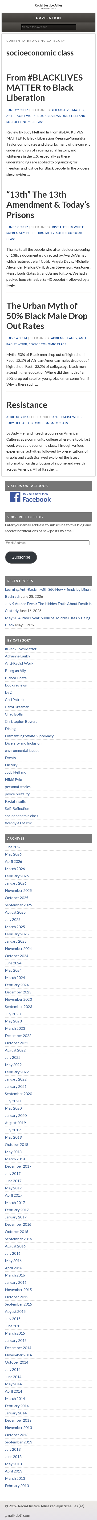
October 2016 (16, 1231)
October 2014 (16, 1362)
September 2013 (18, 1442)
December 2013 (18, 1420)
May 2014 (13, 1384)
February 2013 (17, 1485)
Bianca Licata (16, 677)
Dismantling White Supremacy (29, 736)
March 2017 (15, 1202)
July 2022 (12, 1057)
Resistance (26, 404)
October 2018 (16, 1144)
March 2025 (15, 926)
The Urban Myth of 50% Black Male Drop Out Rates (47, 315)
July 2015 (12, 1318)
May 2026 (13, 854)
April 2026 (13, 861)
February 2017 (17, 1209)
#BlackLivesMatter (68, 110)
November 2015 (18, 1289)
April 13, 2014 (17, 417)
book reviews (49, 116)
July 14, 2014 (16, 338)
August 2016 (15, 1246)
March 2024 (15, 977)
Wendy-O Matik (18, 823)
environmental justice (22, 750)
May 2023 (13, 1021)
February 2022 (17, 1072)
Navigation (48, 18)
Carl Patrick (14, 699)
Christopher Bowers (21, 721)
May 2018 (13, 1151)
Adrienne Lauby (64, 338)
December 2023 (18, 992)
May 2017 (13, 1188)
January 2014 (16, 1413)
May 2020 (13, 1108)
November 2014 (18, 1355)
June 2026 (13, 847)
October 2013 (16, 1434)
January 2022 (16, 1079)
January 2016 (16, 1282)
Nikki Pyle (13, 779)
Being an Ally (15, 670)
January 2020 (16, 1115)
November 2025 (18, 890)
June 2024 (13, 963)
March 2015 (15, 1333)
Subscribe (21, 557)
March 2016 (15, 1275)
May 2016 (13, 1260)
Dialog (10, 728)
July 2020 (12, 1101)
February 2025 (17, 934)
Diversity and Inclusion (23, 743)
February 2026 (17, 876)
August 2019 (15, 1122)
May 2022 (13, 1064)
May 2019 (13, 1137)
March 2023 (15, 1028)
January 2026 (16, 883)
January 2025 (16, 941)
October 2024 (16, 955)
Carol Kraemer (17, 707)
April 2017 (13, 1195)
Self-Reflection (17, 808)
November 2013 (18, 1427)
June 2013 (13, 1456)
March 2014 (15, 1398)
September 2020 (18, 1093)
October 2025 (16, 897)
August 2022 (15, 1050)
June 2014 (13, 1376)
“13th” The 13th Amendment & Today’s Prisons (48, 204)
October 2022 (16, 1042)
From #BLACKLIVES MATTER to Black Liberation (44, 87)
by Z (8, 692)
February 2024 (17, 984)
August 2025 (15, 912)
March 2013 (15, 1478)
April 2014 (13, 1391)
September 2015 (18, 1304)
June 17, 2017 (17, 227)
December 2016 (18, 1224)
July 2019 (12, 1130)
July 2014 (12, 1369)
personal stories (18, 786)
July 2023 (12, 1013)
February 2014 (17, 1405)
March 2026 (15, 868)
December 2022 (18, 1035)
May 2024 (13, 970)
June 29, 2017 (17, 110)
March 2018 (15, 1159)
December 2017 (18, 1166)
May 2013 (13, 1463)
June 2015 (13, 1326)
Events (10, 757)
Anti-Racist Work (21, 116)
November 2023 (18, 999)
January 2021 (16, 1086)
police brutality (40, 233)
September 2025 (18, 905)
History (11, 765)
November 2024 (18, 948)
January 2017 (16, 1217)
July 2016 (12, 1253)
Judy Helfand (74, 116)
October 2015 (16, 1297)
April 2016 (13, 1267)
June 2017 (13, 1180)
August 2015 (15, 1311)
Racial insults (15, 801)
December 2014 (18, 1347)
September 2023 (18, 1006)
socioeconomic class (25, 122)
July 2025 (12, 919)
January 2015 (16, 1340)
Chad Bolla (14, 714)
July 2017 (12, 1173)
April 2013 (13, 1471)
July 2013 (12, 1449)
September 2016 (18, 1238)
